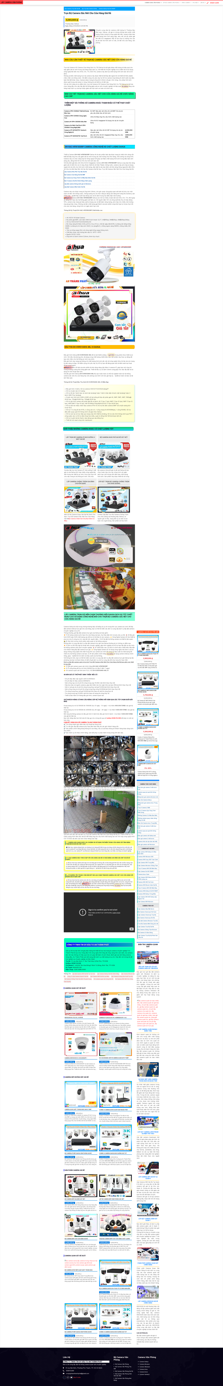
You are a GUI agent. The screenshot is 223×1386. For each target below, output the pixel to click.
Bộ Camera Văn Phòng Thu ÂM (122, 1367)
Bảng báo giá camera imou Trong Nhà (147, 803)
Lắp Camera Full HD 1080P (145, 871)
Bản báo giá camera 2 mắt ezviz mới (147, 788)
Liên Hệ (202, 2)
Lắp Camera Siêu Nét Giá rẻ (146, 909)
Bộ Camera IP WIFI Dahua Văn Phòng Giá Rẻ (78, 1153)
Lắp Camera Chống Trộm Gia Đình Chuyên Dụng (80, 482)
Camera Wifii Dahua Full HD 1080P (148, 891)
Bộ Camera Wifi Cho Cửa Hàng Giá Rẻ (76, 1238)
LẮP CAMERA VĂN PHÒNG (11, 2)
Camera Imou (144, 1369)
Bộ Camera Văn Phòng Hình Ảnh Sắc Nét (123, 1375)
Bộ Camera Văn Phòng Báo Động (122, 1379)
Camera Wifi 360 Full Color (146, 882)
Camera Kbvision (145, 1364)
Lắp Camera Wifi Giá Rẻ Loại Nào (99, 976)
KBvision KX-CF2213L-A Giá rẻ (74, 1017)
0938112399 (214, 3)
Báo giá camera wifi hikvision (146, 844)
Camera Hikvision (145, 1367)
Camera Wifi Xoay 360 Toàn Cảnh (148, 859)
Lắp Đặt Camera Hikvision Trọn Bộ (148, 920)
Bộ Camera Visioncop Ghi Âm (146, 917)
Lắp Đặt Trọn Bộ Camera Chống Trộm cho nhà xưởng (113, 482)
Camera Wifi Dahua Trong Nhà (147, 894)
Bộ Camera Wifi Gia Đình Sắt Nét (75, 1199)
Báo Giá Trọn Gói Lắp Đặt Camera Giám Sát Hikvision (148, 967)
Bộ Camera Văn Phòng (122, 1364)
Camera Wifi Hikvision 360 (145, 856)
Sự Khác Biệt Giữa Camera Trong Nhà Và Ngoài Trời (148, 1080)
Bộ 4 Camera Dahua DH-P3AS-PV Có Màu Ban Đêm (114, 1288)
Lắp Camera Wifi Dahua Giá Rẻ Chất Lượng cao (147, 878)
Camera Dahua (144, 1361)
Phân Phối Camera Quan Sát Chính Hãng (148, 1264)
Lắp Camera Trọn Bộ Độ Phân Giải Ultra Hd (147, 936)
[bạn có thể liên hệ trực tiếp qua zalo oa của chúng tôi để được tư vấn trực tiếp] (64, 1377)
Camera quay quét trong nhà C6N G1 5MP (78, 1109)
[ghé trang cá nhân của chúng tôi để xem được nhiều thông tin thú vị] (67, 1377)
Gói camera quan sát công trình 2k (103, 979)
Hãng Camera (186, 2)
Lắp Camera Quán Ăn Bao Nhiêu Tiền (148, 1030)
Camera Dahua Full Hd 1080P (107, 8)
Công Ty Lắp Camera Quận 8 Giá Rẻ (77, 976)
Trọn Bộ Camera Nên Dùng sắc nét (148, 923)
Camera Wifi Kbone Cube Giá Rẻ (147, 885)
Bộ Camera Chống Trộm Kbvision (147, 929)
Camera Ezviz (144, 1372)
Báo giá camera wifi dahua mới (147, 835)
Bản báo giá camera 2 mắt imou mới (147, 827)
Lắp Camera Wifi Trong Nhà (146, 862)
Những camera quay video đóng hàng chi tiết (147, 819)
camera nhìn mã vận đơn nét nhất (147, 841)
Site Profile (77, 1377)
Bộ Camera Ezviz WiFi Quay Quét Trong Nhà (78, 1270)
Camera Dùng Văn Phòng (152, 2)
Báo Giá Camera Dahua (144, 800)
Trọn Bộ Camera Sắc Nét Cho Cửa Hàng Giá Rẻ (87, 13)
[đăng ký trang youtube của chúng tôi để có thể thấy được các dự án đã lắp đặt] (71, 1377)
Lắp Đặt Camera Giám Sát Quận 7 (148, 1219)
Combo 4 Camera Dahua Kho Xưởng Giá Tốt (113, 1153)
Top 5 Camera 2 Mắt (144, 807)
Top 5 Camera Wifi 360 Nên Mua (147, 868)
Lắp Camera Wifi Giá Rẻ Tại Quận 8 (147, 1177)
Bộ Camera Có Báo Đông (145, 932)
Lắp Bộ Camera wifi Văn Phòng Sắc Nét (111, 1199)
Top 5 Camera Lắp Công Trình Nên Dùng (147, 811)
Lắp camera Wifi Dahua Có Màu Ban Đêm (147, 852)
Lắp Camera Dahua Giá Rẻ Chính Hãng (108, 974)
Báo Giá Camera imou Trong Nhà (147, 823)
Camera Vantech (144, 1374)
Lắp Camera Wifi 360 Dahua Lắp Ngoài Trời (147, 897)
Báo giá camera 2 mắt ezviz (146, 838)
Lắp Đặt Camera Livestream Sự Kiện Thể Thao (148, 1132)
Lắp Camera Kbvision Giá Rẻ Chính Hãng (148, 1302)
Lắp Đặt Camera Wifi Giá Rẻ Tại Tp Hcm (83, 974)
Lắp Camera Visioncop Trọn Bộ (147, 915)
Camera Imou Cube (143, 874)
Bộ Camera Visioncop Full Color (147, 912)
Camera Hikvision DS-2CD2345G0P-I (76, 1058)
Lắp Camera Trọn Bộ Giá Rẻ (72, 8)
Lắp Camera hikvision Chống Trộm (148, 865)
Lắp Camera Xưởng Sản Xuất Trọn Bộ (122, 976)
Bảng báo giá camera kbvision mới (148, 797)
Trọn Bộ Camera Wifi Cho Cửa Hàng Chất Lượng (114, 1238)
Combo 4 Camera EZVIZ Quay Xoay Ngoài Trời (113, 1109)
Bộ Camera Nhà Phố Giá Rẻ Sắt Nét (114, 437)
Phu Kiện (195, 2)
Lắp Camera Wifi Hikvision (145, 901)
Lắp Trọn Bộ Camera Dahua (89, 8)
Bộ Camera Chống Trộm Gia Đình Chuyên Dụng (78, 979)
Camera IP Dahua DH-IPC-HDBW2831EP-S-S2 (112, 1017)
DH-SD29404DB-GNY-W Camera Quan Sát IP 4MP (114, 1058)
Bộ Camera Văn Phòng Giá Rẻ (124, 1371)
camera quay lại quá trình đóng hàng (147, 793)
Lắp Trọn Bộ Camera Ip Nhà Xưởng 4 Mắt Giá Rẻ (80, 438)
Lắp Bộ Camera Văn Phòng (171, 2)
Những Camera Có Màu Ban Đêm (147, 815)
